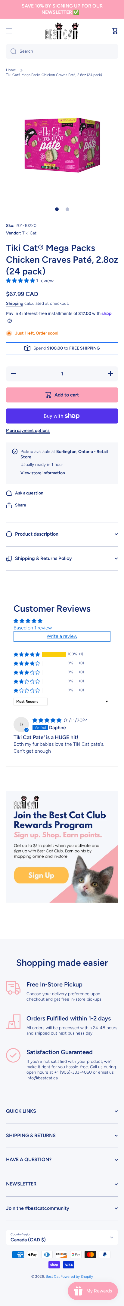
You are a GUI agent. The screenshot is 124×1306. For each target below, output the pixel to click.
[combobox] (62, 51)
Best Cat (53, 1276)
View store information (42, 473)
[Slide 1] (57, 209)
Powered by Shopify (76, 1276)
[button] (115, 31)
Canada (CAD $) (28, 1240)
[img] (48, 720)
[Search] (11, 51)
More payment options (28, 430)
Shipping (14, 303)
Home (11, 70)
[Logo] (62, 31)
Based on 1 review (33, 628)
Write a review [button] (62, 636)
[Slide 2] (67, 209)
